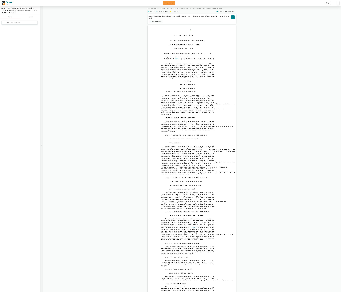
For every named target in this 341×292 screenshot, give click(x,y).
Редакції (30, 17)
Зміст (10, 17)
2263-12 (177, 59)
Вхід (327, 3)
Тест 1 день (169, 3)
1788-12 (194, 228)
